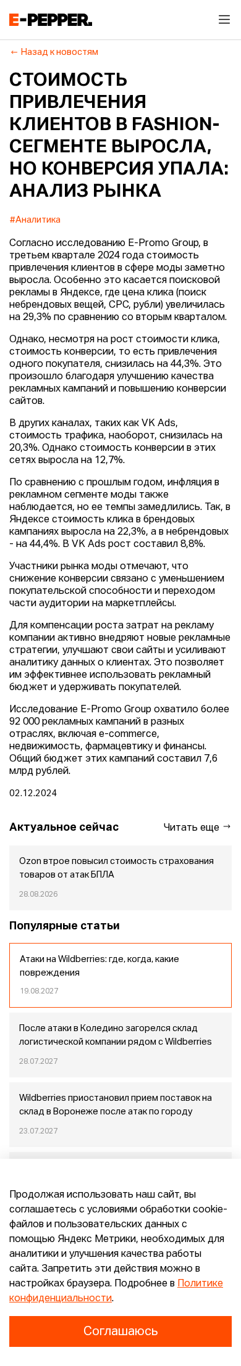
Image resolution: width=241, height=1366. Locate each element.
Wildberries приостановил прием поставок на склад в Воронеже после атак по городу (115, 1105)
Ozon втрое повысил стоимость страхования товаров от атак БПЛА (116, 868)
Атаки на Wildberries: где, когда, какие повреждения (99, 966)
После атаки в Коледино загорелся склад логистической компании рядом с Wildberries (115, 1035)
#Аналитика (35, 220)
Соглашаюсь (120, 1331)
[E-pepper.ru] (50, 19)
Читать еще (193, 828)
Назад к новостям (59, 52)
